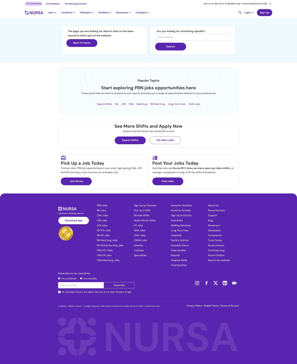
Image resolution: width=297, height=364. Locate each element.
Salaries (138, 245)
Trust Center (215, 240)
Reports (175, 255)
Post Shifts (177, 220)
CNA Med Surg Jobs (108, 260)
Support (212, 215)
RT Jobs (138, 225)
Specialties (140, 255)
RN (116, 104)
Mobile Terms (211, 305)
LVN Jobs (102, 225)
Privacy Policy (194, 305)
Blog (210, 220)
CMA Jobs (140, 235)
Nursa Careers (216, 245)
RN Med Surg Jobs (107, 240)
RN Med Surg (157, 104)
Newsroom (214, 225)
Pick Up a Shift (142, 210)
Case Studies (178, 250)
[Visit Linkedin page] (225, 283)
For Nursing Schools (76, 3)
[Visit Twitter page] (215, 283)
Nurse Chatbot (216, 255)
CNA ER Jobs (104, 255)
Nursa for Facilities (181, 205)
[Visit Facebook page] (206, 283)
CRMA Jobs (140, 240)
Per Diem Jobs (165, 140)
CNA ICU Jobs (105, 250)
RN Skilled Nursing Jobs (110, 245)
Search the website (219, 260)
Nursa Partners (216, 210)
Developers (214, 230)
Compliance (215, 235)
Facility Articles (180, 240)
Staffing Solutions (181, 225)
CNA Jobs (102, 215)
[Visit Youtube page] (234, 283)
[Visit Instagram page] (197, 283)
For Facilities (53, 3)
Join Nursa (76, 181)
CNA (131, 104)
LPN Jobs (102, 220)
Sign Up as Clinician (145, 205)
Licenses (139, 250)
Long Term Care (177, 104)
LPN (123, 104)
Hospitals (176, 235)
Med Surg (142, 104)
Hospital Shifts (179, 260)
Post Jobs (168, 181)
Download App (73, 220)
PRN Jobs (102, 205)
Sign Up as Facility (181, 215)
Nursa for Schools (181, 210)
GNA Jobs (139, 230)
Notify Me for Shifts (145, 220)
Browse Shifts (141, 215)
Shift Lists (194, 104)
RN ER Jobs (103, 235)
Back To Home (81, 42)
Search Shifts (104, 104)
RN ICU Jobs (104, 230)
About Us (213, 205)
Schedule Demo (180, 245)
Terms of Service (229, 305)
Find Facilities (179, 265)
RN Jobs (101, 210)
